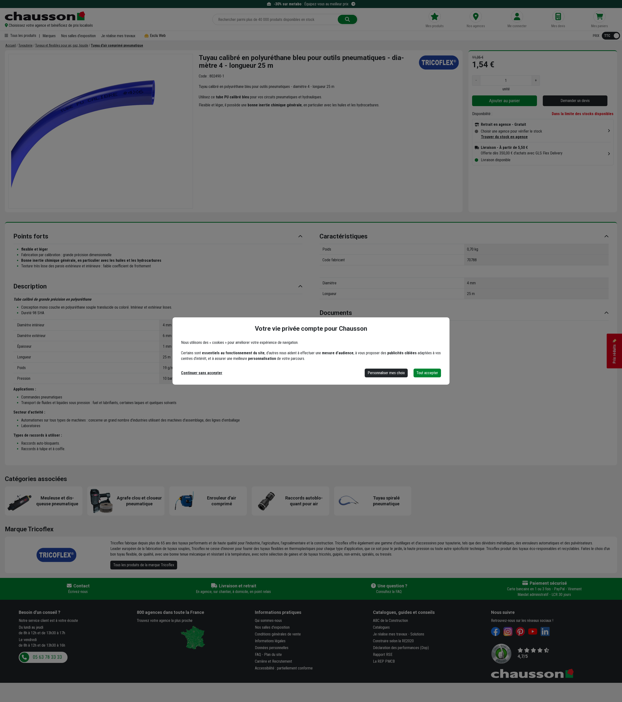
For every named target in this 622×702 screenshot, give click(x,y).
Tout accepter (427, 373)
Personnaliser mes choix (386, 373)
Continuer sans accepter (201, 373)
